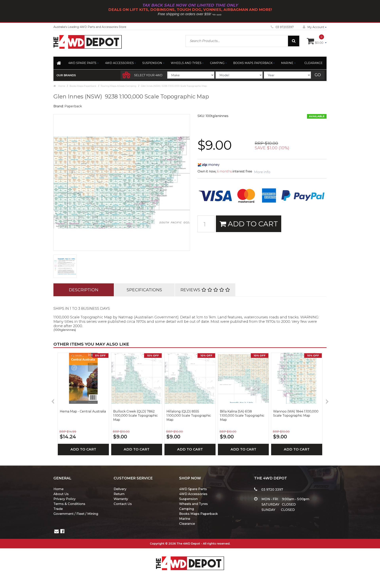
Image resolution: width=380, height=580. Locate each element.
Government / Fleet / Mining (75, 514)
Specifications (144, 289)
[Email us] (56, 532)
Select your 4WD (148, 75)
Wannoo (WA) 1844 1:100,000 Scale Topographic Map (295, 413)
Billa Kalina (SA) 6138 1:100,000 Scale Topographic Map (242, 416)
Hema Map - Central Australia (83, 411)
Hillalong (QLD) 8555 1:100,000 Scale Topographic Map (188, 416)
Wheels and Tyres (186, 63)
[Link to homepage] (59, 64)
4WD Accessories (119, 63)
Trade (58, 509)
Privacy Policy (64, 499)
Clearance (313, 63)
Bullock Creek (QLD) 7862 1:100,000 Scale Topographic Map (135, 416)
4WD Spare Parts (82, 63)
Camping (217, 63)
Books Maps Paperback (253, 63)
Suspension (152, 63)
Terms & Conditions (69, 504)
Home (58, 489)
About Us (61, 494)
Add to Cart (252, 223)
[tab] (83, 289)
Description (83, 289)
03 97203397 (285, 27)
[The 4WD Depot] (190, 558)
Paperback (73, 106)
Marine (287, 63)
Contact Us (123, 504)
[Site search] (293, 41)
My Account (315, 27)
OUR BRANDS (66, 75)
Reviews (190, 289)
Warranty (121, 499)
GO (318, 74)
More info (262, 172)
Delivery (120, 489)
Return (119, 494)
